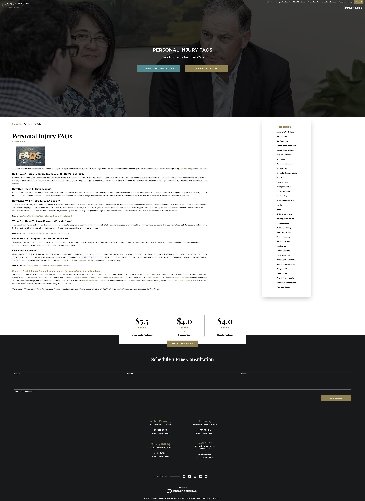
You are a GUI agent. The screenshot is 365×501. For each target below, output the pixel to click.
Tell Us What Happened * (24, 391)
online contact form (90, 281)
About (270, 2)
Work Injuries (282, 273)
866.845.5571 (353, 7)
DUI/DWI (280, 178)
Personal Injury (283, 223)
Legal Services (283, 2)
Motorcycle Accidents (286, 200)
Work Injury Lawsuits (285, 278)
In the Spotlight (283, 191)
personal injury (186, 169)
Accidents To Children (286, 132)
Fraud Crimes (282, 182)
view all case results (183, 344)
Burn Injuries (282, 136)
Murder (280, 205)
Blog (350, 2)
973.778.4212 (204, 430)
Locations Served (329, 2)
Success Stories (283, 251)
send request (336, 398)
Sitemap (206, 498)
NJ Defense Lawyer (284, 214)
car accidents (155, 278)
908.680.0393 (204, 454)
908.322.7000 (160, 430)
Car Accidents (282, 141)
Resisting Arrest (283, 241)
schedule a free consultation (159, 69)
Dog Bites (281, 159)
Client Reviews (299, 2)
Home (14, 124)
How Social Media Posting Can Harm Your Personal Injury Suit (45, 233)
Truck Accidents (283, 255)
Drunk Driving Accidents (287, 173)
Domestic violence (284, 164)
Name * (17, 374)
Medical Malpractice (285, 196)
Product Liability (283, 237)
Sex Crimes (281, 246)
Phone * (244, 374)
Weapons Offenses (284, 269)
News (279, 209)
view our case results (206, 69)
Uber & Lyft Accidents (286, 260)
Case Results (313, 2)
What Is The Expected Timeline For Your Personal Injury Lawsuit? (47, 216)
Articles (342, 2)
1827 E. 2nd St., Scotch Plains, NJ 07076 (183, 281)
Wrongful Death (283, 287)
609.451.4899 (160, 453)
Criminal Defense (284, 155)
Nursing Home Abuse (285, 219)
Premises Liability (284, 228)
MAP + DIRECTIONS (160, 433)
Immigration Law (283, 187)
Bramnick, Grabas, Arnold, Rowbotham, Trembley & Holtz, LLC (105, 278)
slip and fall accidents (181, 278)
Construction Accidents (286, 146)
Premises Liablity (284, 232)
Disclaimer (217, 498)
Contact (358, 2)
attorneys (76, 278)
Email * (130, 374)
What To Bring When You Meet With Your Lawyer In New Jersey (46, 266)
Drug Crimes (282, 168)
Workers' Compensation (286, 282)
